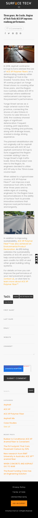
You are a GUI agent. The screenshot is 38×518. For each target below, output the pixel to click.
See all (7, 426)
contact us (9, 278)
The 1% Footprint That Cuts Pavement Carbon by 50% (17, 447)
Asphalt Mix (9, 418)
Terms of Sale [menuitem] (19, 492)
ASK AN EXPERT (19, 503)
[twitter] (9, 33)
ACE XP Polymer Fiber (26, 296)
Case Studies (8, 302)
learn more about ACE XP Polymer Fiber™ (16, 283)
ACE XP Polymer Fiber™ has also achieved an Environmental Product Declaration (18, 245)
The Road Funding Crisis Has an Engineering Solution (17, 472)
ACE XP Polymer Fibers (17, 71)
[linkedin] (17, 33)
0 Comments (15, 28)
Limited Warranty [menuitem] (19, 497)
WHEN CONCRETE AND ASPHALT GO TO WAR (18, 465)
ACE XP (7, 409)
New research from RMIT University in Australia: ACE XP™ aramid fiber (19, 456)
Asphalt (16, 296)
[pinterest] (20, 33)
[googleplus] (13, 33)
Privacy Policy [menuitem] (19, 487)
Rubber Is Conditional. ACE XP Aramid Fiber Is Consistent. (18, 440)
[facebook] (5, 33)
